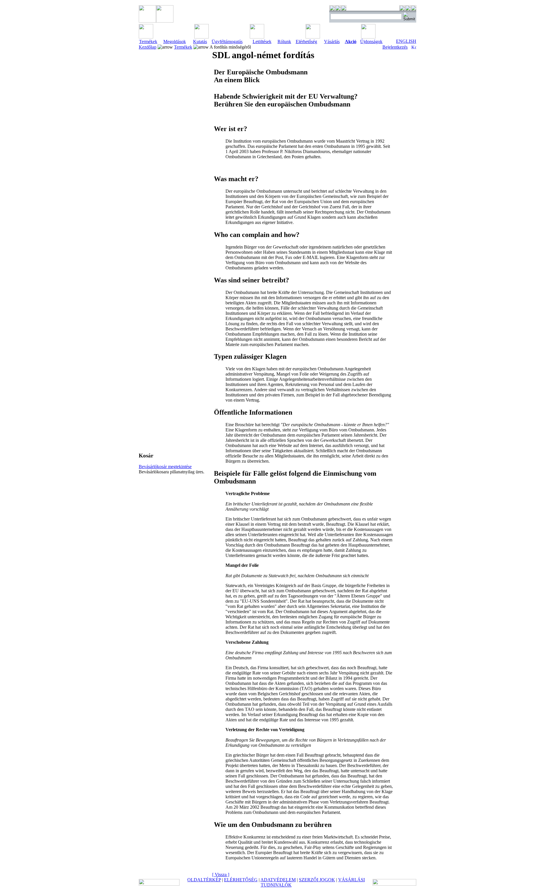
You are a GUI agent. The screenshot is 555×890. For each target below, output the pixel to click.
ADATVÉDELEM (278, 879)
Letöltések (262, 41)
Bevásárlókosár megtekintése (165, 466)
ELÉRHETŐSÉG (241, 879)
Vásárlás (332, 41)
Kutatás (200, 41)
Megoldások (174, 41)
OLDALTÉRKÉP (204, 879)
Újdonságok (371, 41)
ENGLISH (406, 41)
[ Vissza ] (220, 874)
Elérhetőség (306, 41)
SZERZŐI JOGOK (317, 879)
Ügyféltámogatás (227, 41)
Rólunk (284, 41)
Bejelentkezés (395, 47)
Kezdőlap (147, 47)
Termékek (148, 41)
